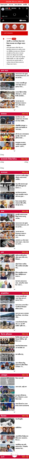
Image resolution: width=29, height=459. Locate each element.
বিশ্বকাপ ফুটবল (4, 5)
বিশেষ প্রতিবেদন (18, 5)
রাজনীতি (25, 5)
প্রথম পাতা (11, 5)
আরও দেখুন (25, 114)
